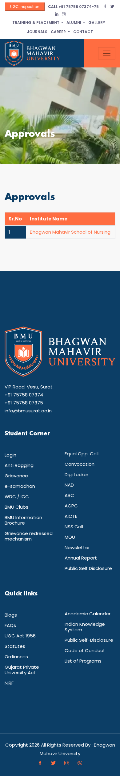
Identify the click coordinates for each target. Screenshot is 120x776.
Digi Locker (76, 474)
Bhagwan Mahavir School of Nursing (70, 232)
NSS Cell (74, 526)
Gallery (96, 22)
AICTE (71, 516)
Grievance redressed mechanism (29, 536)
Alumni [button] (74, 22)
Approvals (30, 134)
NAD (69, 485)
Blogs (11, 615)
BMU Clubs (16, 507)
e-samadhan (20, 486)
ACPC (71, 506)
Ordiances (16, 656)
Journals (37, 31)
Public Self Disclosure (88, 568)
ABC (69, 495)
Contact (83, 31)
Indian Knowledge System (85, 627)
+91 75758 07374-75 (73, 6)
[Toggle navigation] (106, 53)
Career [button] (59, 31)
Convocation (79, 464)
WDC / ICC (17, 496)
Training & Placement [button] (36, 22)
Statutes (15, 646)
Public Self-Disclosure (89, 640)
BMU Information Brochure (23, 520)
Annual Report (81, 558)
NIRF (9, 683)
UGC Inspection (24, 6)
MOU (70, 537)
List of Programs (83, 661)
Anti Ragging (19, 465)
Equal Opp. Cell (81, 453)
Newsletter (77, 547)
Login (10, 455)
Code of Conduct (85, 650)
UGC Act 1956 (20, 636)
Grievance (16, 475)
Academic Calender (87, 613)
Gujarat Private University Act (22, 670)
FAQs (10, 625)
